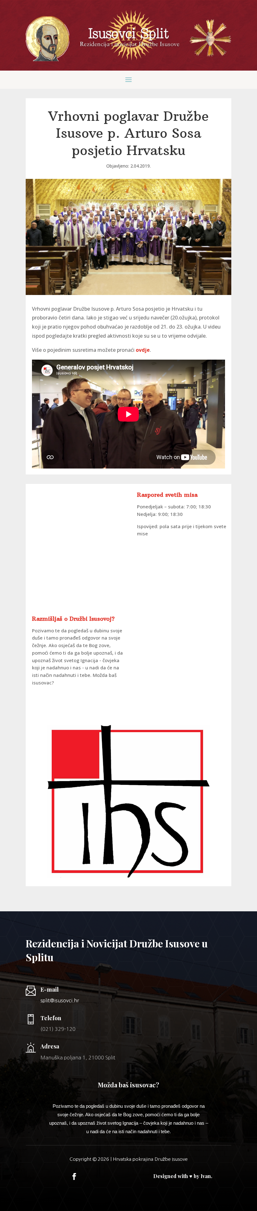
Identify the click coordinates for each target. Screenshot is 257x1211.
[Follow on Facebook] (74, 1176)
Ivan (206, 1176)
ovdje (143, 349)
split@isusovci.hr (59, 1000)
